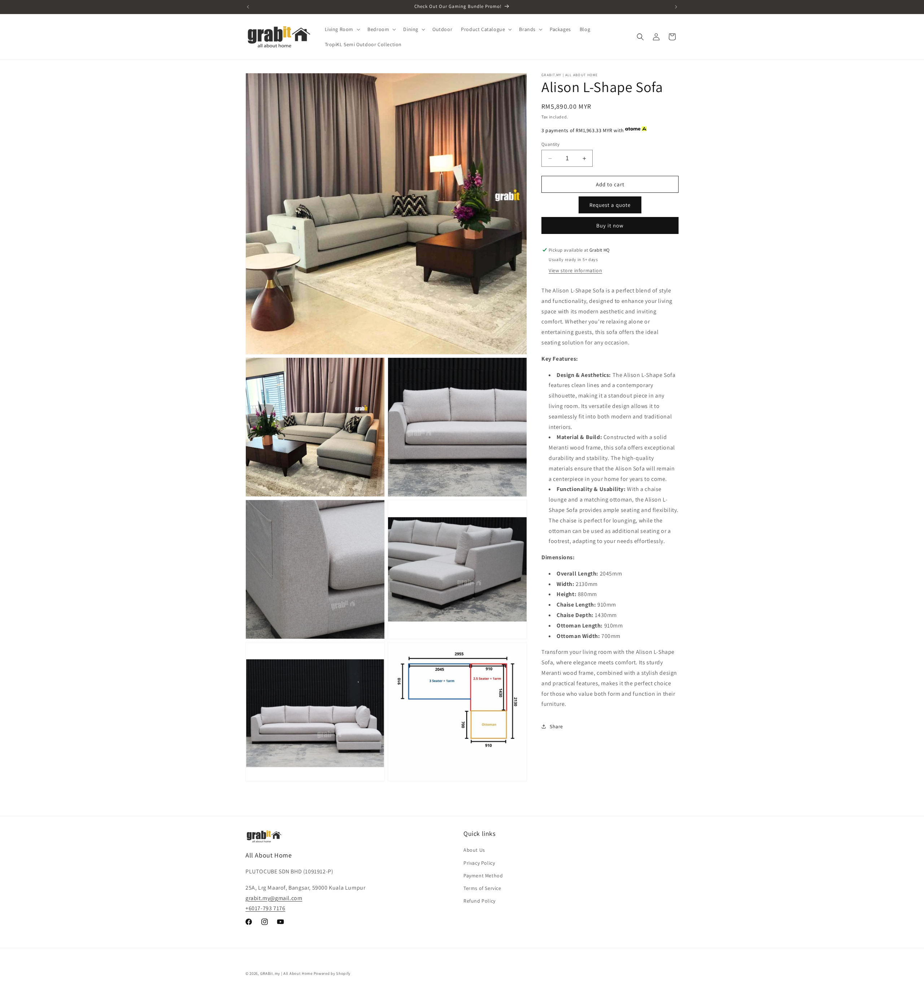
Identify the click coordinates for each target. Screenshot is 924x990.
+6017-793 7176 (265, 908)
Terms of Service (482, 888)
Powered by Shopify (332, 973)
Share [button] (556, 726)
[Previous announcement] (248, 7)
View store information (575, 270)
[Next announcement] (676, 7)
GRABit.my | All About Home (286, 973)
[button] (342, 29)
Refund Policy (479, 901)
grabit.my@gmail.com (273, 898)
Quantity (550, 144)
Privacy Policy (479, 863)
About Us (474, 850)
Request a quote (610, 204)
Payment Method (483, 875)
